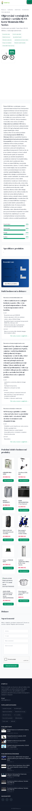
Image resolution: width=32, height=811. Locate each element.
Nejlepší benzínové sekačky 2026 (16, 736)
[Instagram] (11, 799)
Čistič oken (5, 721)
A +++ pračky (17, 715)
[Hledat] (25, 2)
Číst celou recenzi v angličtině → (19, 336)
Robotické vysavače (7, 718)
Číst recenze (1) (8, 480)
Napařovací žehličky (7, 711)
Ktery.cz (18, 808)
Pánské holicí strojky (20, 711)
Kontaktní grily (17, 708)
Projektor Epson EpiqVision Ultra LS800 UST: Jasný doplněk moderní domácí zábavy (18, 767)
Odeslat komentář (11, 666)
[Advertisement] (16, 83)
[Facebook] (2, 799)
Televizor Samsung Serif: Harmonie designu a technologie (16, 774)
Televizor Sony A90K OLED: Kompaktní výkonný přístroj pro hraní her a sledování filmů (19, 758)
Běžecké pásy (18, 718)
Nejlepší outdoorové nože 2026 (16, 740)
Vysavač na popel (6, 708)
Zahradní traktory (6, 715)
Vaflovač (13, 721)
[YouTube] (7, 799)
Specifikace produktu (11, 284)
